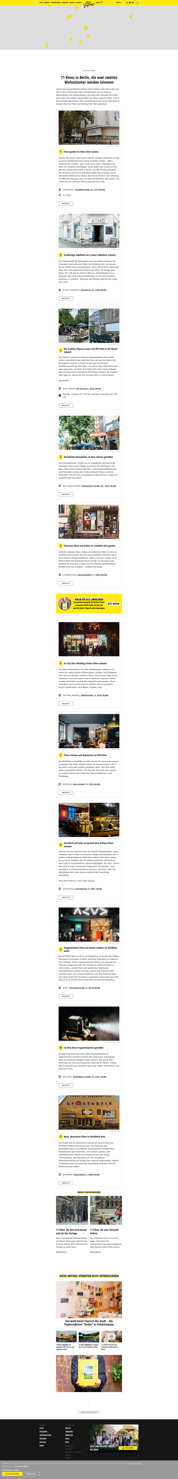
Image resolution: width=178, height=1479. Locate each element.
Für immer (129, 1448)
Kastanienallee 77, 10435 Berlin (92, 575)
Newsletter (69, 1449)
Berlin (67, 1428)
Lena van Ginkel (89, 71)
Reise (67, 1442)
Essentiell (8, 1466)
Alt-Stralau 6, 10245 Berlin (88, 388)
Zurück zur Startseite (89, 1412)
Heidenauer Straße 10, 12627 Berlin (89, 1076)
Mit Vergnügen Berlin (89, 4)
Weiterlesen (61, 1252)
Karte (42, 1446)
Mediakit (68, 1458)
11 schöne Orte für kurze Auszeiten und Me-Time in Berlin (109, 1347)
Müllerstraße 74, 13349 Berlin (94, 695)
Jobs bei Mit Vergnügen (73, 1452)
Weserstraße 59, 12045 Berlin (86, 784)
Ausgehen (43, 1432)
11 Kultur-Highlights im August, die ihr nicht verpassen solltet (89, 1346)
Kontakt (67, 1455)
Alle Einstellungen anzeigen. (10, 1470)
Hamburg (69, 1432)
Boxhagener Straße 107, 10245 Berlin (99, 486)
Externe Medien (23, 1466)
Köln (67, 1439)
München (69, 1435)
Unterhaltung (45, 1435)
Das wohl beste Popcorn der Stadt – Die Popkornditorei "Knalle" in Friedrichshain (89, 1322)
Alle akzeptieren (12, 1474)
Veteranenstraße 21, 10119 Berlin (84, 988)
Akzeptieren (31, 1474)
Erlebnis (43, 1439)
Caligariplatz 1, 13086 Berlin (86, 1174)
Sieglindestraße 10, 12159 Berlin (90, 189)
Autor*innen (69, 1446)
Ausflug (43, 1442)
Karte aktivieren (89, 27)
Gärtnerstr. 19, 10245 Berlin (93, 290)
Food (42, 1428)
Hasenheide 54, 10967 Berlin (89, 889)
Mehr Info (66, 203)
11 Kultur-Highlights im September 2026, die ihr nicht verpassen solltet (65, 1347)
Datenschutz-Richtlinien (135, 1463)
